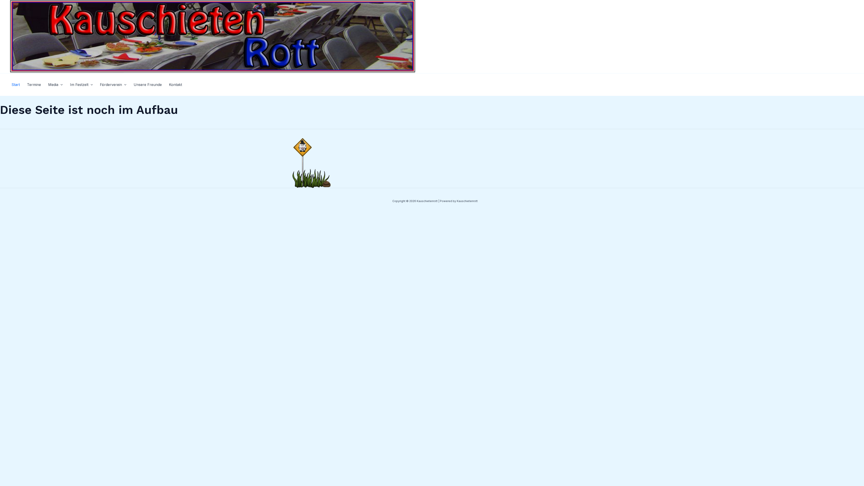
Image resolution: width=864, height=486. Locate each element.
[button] (60, 84)
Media (53, 84)
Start (15, 84)
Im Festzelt (79, 84)
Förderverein (111, 84)
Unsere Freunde (148, 84)
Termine (34, 84)
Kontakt (175, 84)
